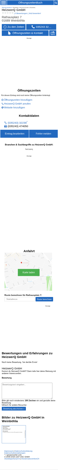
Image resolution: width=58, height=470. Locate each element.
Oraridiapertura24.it (12, 459)
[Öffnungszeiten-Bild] (14, 443)
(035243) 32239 (17, 122)
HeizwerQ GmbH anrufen (17, 103)
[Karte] (52, 33)
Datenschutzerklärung (23, 451)
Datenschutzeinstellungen (14, 453)
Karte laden (29, 272)
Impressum (8, 451)
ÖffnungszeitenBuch (30, 2)
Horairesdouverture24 (30, 459)
